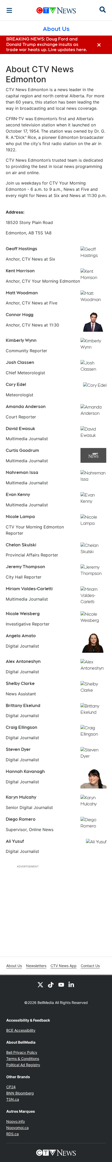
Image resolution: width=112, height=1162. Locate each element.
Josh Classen (20, 362)
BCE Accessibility (20, 1030)
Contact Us (90, 965)
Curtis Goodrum (22, 450)
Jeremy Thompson (25, 566)
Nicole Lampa (20, 516)
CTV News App (64, 965)
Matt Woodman (22, 292)
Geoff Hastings (21, 248)
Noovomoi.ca (17, 1127)
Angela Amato (21, 635)
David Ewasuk (20, 428)
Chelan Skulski (21, 544)
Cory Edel (16, 384)
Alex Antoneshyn (23, 661)
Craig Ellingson (21, 727)
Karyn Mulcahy (21, 797)
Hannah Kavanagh (25, 771)
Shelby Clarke (20, 683)
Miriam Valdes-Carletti (29, 588)
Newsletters (36, 965)
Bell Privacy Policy (21, 1052)
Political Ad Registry (23, 1065)
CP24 (11, 1087)
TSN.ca (12, 1099)
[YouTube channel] (61, 984)
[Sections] (9, 10)
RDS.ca (12, 1134)
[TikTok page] (51, 984)
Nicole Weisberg (23, 613)
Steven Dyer (18, 749)
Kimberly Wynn (21, 340)
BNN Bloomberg (20, 1093)
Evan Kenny (18, 494)
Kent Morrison (20, 270)
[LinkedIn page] (72, 984)
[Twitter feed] (40, 984)
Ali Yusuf (15, 841)
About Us (14, 965)
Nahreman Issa (22, 472)
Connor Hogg (19, 314)
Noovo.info (15, 1121)
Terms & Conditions (22, 1058)
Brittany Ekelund (23, 705)
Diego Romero (20, 819)
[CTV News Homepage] (56, 10)
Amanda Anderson (26, 406)
